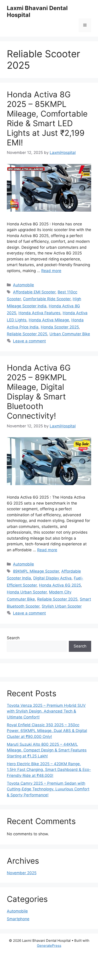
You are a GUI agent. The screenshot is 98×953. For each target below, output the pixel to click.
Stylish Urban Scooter (62, 606)
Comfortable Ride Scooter (46, 299)
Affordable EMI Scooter (34, 292)
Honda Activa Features (39, 313)
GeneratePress (49, 945)
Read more (51, 270)
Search (13, 638)
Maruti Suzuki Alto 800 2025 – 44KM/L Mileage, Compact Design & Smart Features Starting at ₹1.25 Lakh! (47, 750)
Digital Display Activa (52, 578)
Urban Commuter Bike (69, 334)
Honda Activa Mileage (49, 320)
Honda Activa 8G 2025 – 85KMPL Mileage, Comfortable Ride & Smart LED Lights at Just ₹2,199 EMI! (47, 118)
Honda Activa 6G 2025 (60, 585)
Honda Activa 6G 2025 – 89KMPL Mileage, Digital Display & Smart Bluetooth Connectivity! (39, 392)
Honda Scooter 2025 (60, 327)
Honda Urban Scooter (27, 592)
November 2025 (21, 873)
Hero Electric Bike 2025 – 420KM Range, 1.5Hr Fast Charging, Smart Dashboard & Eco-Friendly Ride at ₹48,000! (49, 770)
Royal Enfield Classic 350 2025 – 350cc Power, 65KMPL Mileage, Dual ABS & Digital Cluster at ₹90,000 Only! (47, 731)
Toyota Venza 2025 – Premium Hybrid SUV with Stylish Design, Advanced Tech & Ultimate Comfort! (46, 711)
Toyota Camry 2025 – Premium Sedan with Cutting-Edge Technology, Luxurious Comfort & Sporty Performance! (48, 789)
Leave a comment (29, 341)
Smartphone (18, 919)
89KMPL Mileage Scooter (36, 571)
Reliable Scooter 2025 (27, 334)
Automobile (23, 285)
